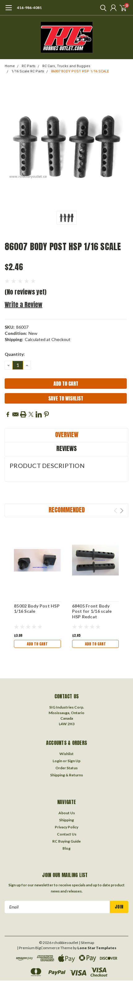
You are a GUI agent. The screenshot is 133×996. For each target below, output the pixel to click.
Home (10, 66)
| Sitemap (86, 942)
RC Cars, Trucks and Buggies (66, 66)
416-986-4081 (29, 7)
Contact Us (66, 834)
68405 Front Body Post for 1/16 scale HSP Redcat (92, 611)
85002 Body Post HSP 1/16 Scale (37, 608)
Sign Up (73, 760)
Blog (66, 848)
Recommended (67, 509)
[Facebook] (8, 414)
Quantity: (15, 354)
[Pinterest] (46, 414)
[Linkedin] (39, 414)
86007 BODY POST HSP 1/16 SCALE (80, 71)
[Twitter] (31, 414)
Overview (66, 434)
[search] (102, 7)
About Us (66, 813)
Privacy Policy (66, 827)
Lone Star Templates (96, 947)
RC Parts (29, 66)
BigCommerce (47, 947)
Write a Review (23, 304)
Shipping (66, 820)
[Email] (15, 414)
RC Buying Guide (66, 841)
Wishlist (66, 753)
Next (122, 510)
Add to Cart (37, 644)
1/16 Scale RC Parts (27, 71)
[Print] (23, 414)
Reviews (66, 448)
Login (57, 760)
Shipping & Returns (66, 775)
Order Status (66, 768)
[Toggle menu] (8, 10)
